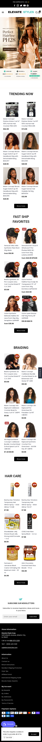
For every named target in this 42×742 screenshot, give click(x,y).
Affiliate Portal (7, 674)
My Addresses (6, 697)
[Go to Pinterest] (28, 6)
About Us (5, 658)
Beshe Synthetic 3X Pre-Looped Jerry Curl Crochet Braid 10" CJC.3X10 (12, 283)
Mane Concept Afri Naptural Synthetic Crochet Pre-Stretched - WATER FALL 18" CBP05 (29, 444)
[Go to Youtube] (24, 6)
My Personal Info (7, 700)
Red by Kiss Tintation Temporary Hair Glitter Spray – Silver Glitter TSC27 (29, 503)
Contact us (5, 661)
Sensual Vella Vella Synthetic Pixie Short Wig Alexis (12, 247)
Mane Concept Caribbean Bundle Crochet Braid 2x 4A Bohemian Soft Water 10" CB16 (29, 376)
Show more (21, 206)
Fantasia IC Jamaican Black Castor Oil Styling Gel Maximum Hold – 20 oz (12, 568)
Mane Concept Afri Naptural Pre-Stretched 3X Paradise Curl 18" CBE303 (29, 410)
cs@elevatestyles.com (9, 648)
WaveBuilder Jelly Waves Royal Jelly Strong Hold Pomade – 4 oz (12, 535)
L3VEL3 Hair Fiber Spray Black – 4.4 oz (29, 532)
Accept (34, 734)
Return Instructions (8, 665)
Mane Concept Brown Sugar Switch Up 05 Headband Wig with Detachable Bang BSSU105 (11, 191)
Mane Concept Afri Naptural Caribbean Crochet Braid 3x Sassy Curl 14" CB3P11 (12, 409)
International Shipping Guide (11, 678)
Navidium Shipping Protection (12, 668)
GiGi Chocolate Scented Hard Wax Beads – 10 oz (29, 565)
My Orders (5, 694)
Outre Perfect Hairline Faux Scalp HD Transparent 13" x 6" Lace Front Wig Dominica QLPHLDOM (30, 284)
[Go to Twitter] (21, 6)
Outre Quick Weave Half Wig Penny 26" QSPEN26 (29, 315)
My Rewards (6, 690)
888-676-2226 (15, 641)
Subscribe (33, 617)
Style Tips (5, 671)
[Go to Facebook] (14, 6)
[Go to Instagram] (18, 6)
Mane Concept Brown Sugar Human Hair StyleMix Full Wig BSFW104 (30, 190)
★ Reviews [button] (40, 373)
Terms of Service (7, 703)
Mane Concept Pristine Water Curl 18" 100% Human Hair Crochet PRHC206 (30, 122)
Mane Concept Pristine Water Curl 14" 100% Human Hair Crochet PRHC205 (11, 122)
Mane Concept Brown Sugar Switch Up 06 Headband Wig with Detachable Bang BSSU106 (30, 156)
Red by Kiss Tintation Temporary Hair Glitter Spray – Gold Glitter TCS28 (12, 503)
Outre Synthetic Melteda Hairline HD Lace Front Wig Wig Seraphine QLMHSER (11, 316)
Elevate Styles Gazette (10, 681)
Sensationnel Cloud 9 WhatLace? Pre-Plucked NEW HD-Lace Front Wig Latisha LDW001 (30, 250)
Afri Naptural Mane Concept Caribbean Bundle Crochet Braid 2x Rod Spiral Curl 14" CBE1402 (12, 444)
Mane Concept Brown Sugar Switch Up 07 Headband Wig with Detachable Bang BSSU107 (11, 156)
